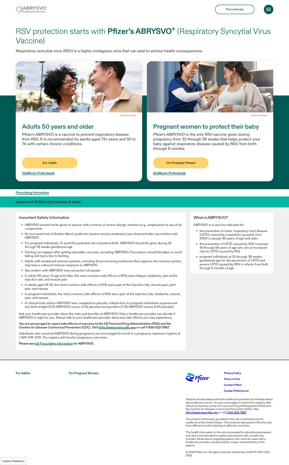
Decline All (221, 18)
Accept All (249, 18)
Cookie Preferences (13, 461)
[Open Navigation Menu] (268, 47)
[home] (31, 47)
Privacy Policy (85, 33)
